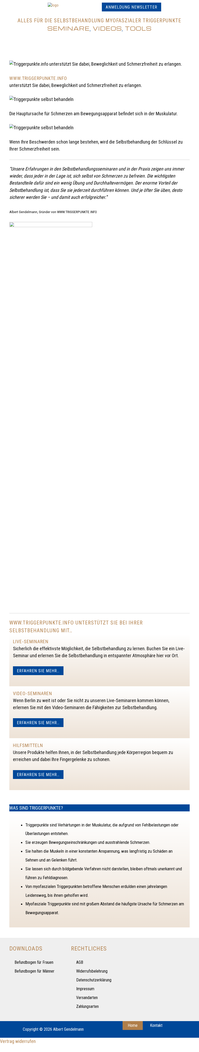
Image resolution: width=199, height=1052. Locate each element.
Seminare (68, 28)
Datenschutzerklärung (93, 980)
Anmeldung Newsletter (131, 7)
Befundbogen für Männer (34, 971)
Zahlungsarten (87, 1006)
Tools (138, 28)
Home (133, 1025)
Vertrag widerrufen (18, 1041)
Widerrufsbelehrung (92, 971)
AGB (79, 962)
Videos (107, 28)
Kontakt (156, 1025)
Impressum (85, 988)
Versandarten (87, 997)
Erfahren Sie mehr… (38, 670)
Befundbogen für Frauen (34, 962)
